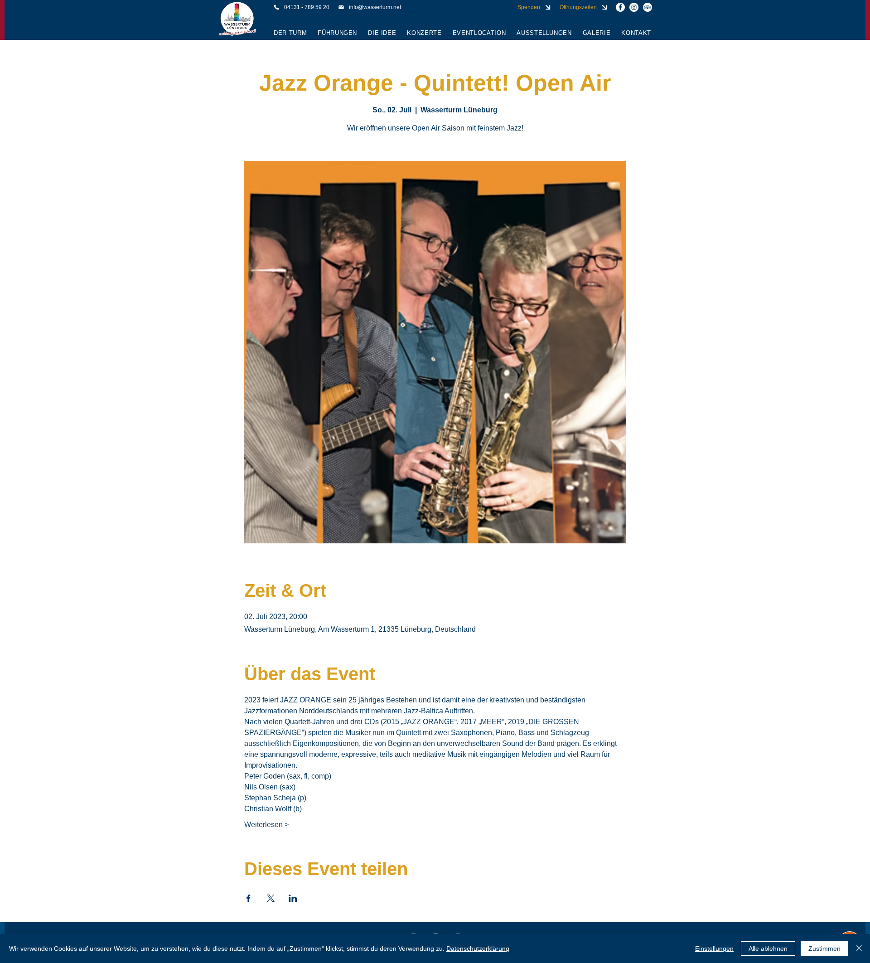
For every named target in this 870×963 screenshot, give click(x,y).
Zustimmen (824, 948)
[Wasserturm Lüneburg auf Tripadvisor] (647, 7)
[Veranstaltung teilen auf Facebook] (248, 898)
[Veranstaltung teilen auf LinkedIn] (293, 898)
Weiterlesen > (266, 824)
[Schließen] (859, 948)
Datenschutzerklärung (477, 948)
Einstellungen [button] (714, 948)
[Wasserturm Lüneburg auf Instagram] (633, 7)
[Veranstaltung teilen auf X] (270, 898)
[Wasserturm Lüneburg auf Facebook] (620, 7)
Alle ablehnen (768, 948)
